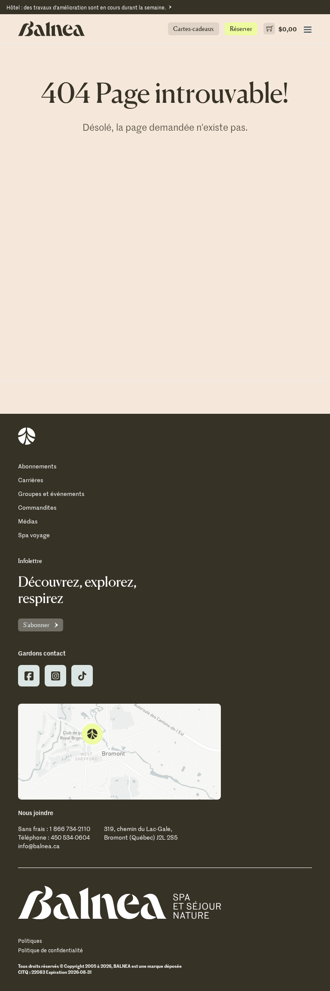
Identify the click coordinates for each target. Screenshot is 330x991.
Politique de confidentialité (50, 950)
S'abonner (36, 624)
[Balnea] (119, 902)
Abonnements (37, 466)
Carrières (30, 480)
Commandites (37, 507)
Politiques (30, 941)
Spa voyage (34, 535)
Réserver (241, 28)
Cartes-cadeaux (193, 28)
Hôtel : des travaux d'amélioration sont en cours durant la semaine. (86, 7)
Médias (28, 521)
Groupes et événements (51, 493)
